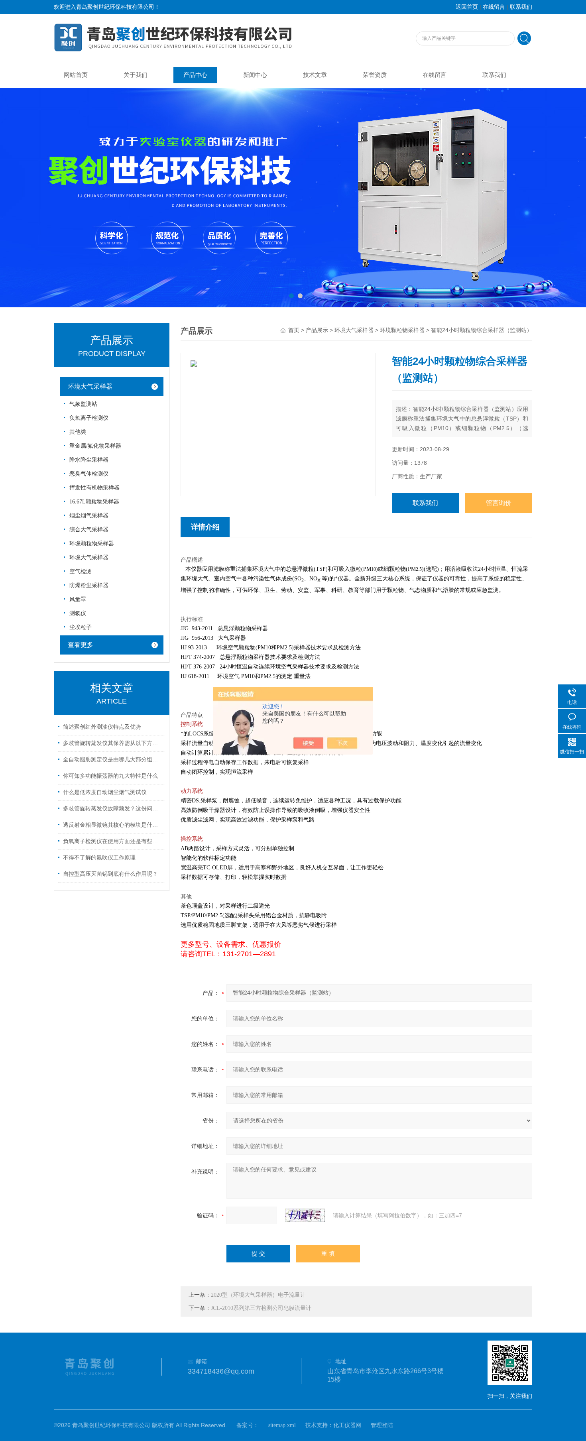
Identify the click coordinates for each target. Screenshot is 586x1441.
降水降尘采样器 (88, 460)
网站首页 (76, 75)
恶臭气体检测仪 (88, 474)
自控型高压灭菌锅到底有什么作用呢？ (110, 874)
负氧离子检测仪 (88, 418)
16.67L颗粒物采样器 (94, 502)
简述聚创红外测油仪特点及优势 (102, 727)
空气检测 (80, 571)
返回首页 (467, 7)
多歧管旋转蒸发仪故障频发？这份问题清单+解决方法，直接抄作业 (113, 809)
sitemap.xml (282, 1425)
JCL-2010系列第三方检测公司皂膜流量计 (261, 1308)
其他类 (77, 432)
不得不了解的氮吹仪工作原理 (99, 858)
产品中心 (195, 75)
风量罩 (77, 599)
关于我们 (135, 75)
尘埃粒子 (80, 627)
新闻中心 (255, 75)
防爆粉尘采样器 (88, 585)
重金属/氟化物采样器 (95, 446)
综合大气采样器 (88, 530)
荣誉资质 (375, 75)
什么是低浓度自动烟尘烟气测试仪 (105, 792)
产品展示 (317, 330)
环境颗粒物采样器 (91, 544)
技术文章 (315, 75)
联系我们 (521, 7)
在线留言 (494, 7)
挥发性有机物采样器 (94, 488)
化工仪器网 (347, 1425)
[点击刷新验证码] (305, 1215)
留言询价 (498, 502)
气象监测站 (83, 404)
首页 (293, 330)
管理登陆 (382, 1425)
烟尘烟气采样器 (88, 516)
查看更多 (80, 644)
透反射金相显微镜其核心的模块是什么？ (113, 825)
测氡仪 (77, 613)
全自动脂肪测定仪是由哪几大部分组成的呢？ (113, 760)
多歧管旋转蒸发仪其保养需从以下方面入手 (113, 743)
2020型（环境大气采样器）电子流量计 (258, 1295)
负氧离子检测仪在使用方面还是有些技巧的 (113, 841)
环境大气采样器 (90, 386)
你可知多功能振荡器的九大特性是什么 (110, 776)
